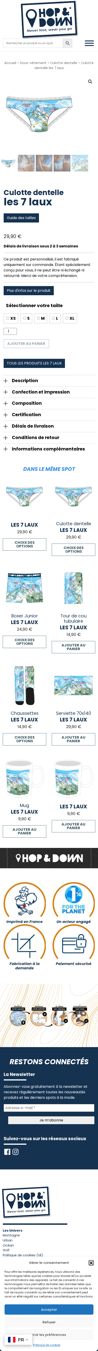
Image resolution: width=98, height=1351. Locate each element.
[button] (91, 1262)
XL (72, 318)
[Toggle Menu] (89, 43)
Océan (8, 1245)
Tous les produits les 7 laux (34, 363)
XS (13, 318)
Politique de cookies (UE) (23, 1255)
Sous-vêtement (33, 63)
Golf (6, 1250)
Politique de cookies (46, 1345)
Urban (8, 1240)
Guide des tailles (21, 217)
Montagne (11, 1235)
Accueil (10, 63)
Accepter (49, 1309)
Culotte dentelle (63, 63)
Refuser (49, 1322)
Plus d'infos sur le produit (29, 290)
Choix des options (25, 544)
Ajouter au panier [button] (73, 647)
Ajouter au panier (26, 343)
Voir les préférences (49, 1334)
